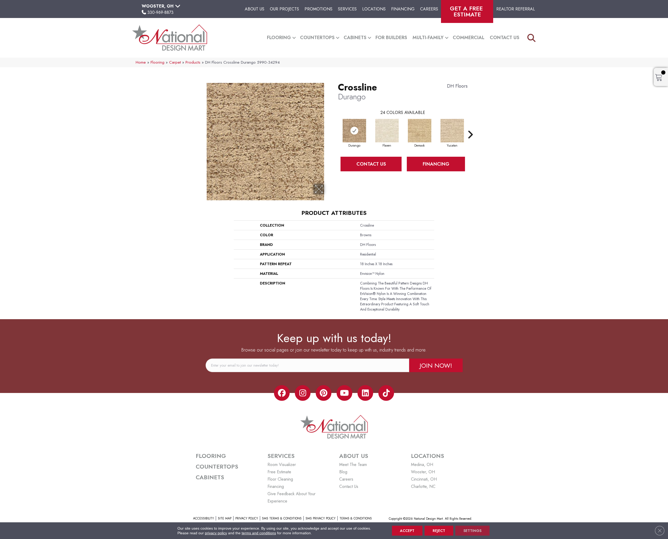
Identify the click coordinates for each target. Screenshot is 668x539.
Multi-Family (428, 37)
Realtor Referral (515, 9)
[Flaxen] (387, 131)
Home (141, 62)
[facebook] (282, 393)
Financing (403, 9)
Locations (374, 9)
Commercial (468, 37)
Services (347, 9)
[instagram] (303, 393)
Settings (472, 530)
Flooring (279, 37)
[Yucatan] (452, 131)
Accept (407, 530)
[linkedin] (365, 393)
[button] (294, 38)
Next (470, 126)
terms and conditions (259, 533)
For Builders (391, 37)
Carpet (175, 62)
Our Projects (284, 9)
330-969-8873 (160, 12)
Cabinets (355, 37)
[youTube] (344, 393)
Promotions (318, 9)
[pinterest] (323, 393)
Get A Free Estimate (467, 11)
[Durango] (354, 131)
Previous (335, 126)
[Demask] (420, 131)
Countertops (317, 37)
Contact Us (504, 37)
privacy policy (216, 533)
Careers (429, 9)
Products (193, 62)
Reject (439, 530)
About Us (254, 9)
